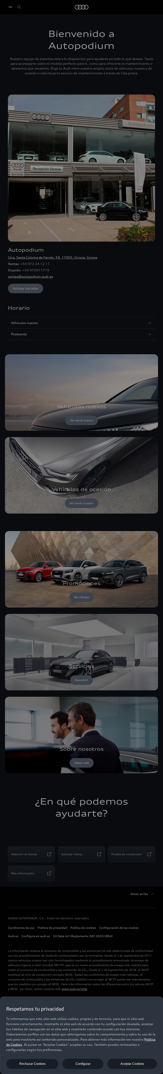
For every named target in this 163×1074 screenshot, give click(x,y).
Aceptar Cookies (132, 1063)
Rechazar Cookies (32, 1063)
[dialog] (81, 1035)
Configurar (83, 1063)
